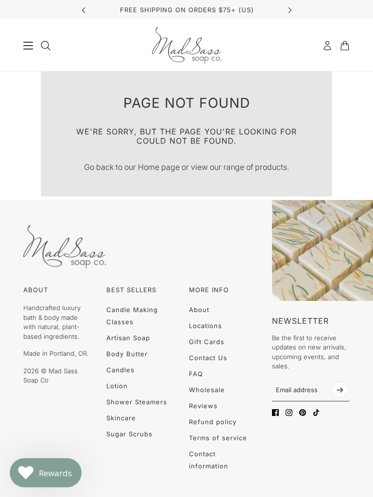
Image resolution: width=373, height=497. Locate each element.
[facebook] (275, 412)
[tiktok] (316, 412)
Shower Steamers (136, 402)
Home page (159, 167)
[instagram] (289, 412)
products (271, 167)
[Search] (46, 45)
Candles (120, 370)
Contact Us (208, 358)
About (199, 310)
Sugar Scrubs (129, 434)
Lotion (117, 386)
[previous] (83, 9)
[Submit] (340, 390)
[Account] (327, 45)
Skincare (121, 418)
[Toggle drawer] (28, 46)
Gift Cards (206, 342)
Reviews (203, 406)
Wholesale (207, 390)
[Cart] (345, 45)
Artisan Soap (128, 338)
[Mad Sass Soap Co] (186, 45)
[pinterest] (302, 412)
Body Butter (127, 354)
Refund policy (213, 422)
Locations (205, 326)
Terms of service (218, 438)
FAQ (196, 374)
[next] (290, 9)
